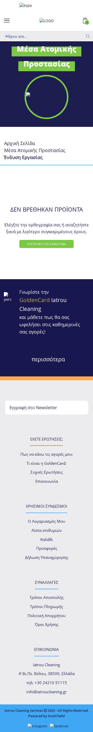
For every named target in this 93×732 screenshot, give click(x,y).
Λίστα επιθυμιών (47, 530)
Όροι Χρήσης (46, 624)
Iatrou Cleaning (46, 664)
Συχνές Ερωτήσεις (46, 472)
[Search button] (88, 36)
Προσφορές (46, 548)
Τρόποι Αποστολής (46, 597)
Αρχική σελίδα (19, 143)
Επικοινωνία (46, 481)
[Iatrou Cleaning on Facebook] (57, 726)
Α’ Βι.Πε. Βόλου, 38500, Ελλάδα (47, 673)
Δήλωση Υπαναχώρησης (46, 557)
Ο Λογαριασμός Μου (46, 521)
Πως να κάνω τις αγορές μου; (46, 454)
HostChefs (56, 716)
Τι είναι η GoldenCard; (46, 463)
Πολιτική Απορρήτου (47, 615)
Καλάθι (46, 539)
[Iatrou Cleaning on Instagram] (36, 726)
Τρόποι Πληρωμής (46, 606)
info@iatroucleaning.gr (46, 691)
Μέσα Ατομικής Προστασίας (34, 150)
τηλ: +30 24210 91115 (46, 682)
